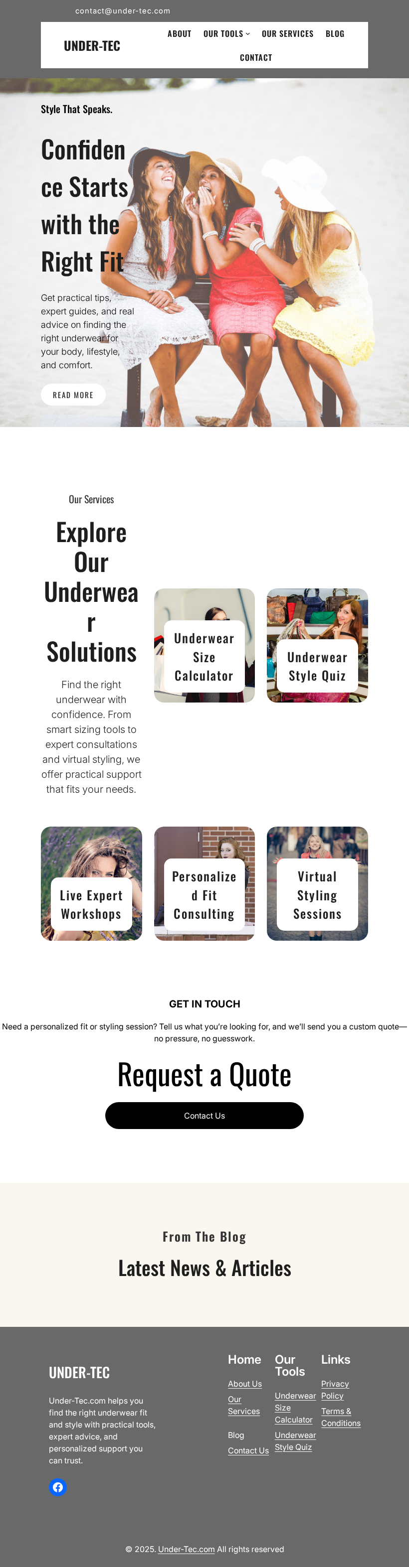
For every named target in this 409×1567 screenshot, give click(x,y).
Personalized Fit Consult (204, 894)
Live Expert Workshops (91, 904)
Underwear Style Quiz (317, 666)
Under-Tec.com (186, 1549)
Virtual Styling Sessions (317, 894)
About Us (245, 1384)
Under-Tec (92, 45)
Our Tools (223, 33)
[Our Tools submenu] (247, 33)
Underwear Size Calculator (204, 656)
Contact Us (204, 1116)
